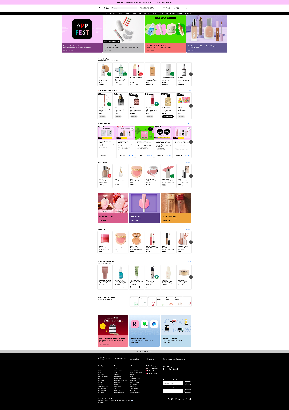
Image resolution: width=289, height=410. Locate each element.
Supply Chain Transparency (103, 376)
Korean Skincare (159, 298)
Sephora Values (101, 374)
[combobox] (124, 8)
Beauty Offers (116, 384)
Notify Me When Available (168, 116)
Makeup (120, 13)
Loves (115, 388)
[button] (144, 142)
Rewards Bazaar (117, 386)
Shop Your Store (117, 390)
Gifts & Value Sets (170, 13)
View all (189, 90)
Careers (99, 372)
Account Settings (117, 378)
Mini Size (155, 13)
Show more (188, 162)
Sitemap (119, 400)
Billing (131, 376)
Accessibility (132, 390)
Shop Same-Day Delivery (119, 392)
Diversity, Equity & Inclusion (103, 386)
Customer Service (133, 368)
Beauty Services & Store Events (120, 380)
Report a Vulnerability (102, 392)
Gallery (115, 372)
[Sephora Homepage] (103, 8)
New (99, 13)
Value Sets (133, 298)
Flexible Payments (134, 388)
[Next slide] (191, 74)
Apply (141, 155)
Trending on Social (169, 298)
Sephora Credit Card (118, 370)
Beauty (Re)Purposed (102, 390)
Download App (103, 155)
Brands (161, 13)
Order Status (116, 374)
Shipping (132, 374)
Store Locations (133, 386)
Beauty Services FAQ (134, 382)
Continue (187, 383)
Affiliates (99, 378)
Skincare (127, 13)
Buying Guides (133, 380)
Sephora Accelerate (102, 388)
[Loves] (187, 8)
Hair (140, 13)
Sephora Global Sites (102, 384)
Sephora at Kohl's (133, 384)
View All (189, 261)
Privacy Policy (100, 400)
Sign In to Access (103, 287)
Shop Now (149, 155)
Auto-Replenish (117, 382)
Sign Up (188, 391)
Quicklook (105, 75)
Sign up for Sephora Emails (170, 387)
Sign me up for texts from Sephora (171, 380)
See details (130, 155)
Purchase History (117, 376)
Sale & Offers (188, 13)
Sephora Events (101, 380)
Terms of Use (107, 400)
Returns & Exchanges (134, 370)
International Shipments (135, 378)
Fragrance (133, 13)
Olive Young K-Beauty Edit (109, 13)
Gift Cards (179, 13)
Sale (185, 298)
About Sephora (101, 368)
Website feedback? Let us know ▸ (144, 351)
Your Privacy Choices (126, 400)
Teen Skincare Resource (178, 298)
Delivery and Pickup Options (136, 372)
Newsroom (100, 370)
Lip (149, 298)
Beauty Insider (117, 368)
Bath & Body (147, 13)
